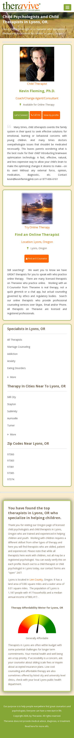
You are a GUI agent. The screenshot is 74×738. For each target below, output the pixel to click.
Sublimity (12, 411)
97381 (10, 466)
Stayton (11, 404)
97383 (10, 460)
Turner (11, 425)
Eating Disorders (16, 368)
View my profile (51, 115)
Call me (36, 114)
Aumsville (12, 418)
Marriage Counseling (18, 346)
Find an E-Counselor (37, 258)
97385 (10, 473)
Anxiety (11, 361)
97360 (10, 454)
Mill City (11, 397)
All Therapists (14, 339)
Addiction (12, 353)
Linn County (36, 579)
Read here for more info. (37, 726)
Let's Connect (21, 115)
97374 (10, 479)
